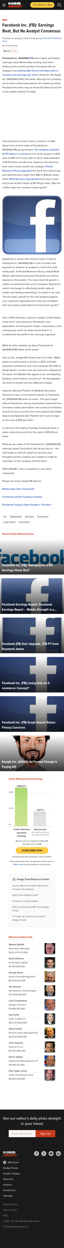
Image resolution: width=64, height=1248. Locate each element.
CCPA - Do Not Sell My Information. (21, 1221)
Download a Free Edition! (25, 901)
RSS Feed (13, 1162)
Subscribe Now (32, 850)
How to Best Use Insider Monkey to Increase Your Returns (30, 887)
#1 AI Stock (42, 4)
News (4, 20)
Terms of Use (10, 1210)
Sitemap (7, 1196)
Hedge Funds (10, 1168)
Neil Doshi (29, 516)
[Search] (59, 5)
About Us (8, 1179)
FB (31, 58)
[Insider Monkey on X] (45, 1153)
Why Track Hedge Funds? (25, 895)
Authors (7, 1184)
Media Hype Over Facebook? (18, 489)
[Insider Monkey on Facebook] (37, 1153)
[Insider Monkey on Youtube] (52, 1153)
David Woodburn (51, 38)
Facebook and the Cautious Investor (22, 497)
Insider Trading (11, 1173)
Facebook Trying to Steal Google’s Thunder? (26, 504)
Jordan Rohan (9, 522)
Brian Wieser (43, 516)
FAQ (5, 1215)
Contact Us (9, 1190)
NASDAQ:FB (15, 516)
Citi (4, 516)
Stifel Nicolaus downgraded (24, 179)
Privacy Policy (10, 1204)
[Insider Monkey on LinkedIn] (58, 1153)
